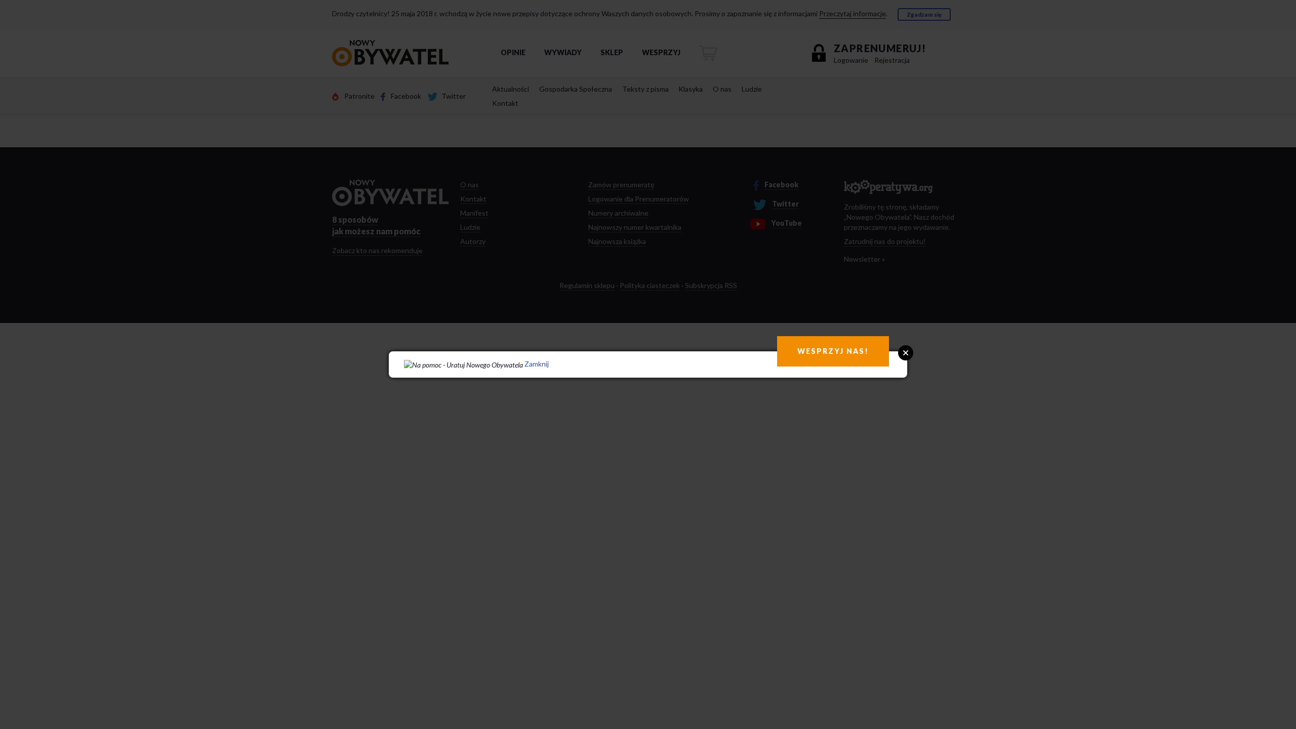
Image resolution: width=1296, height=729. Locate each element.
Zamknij (536, 363)
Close (905, 352)
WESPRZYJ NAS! (833, 351)
